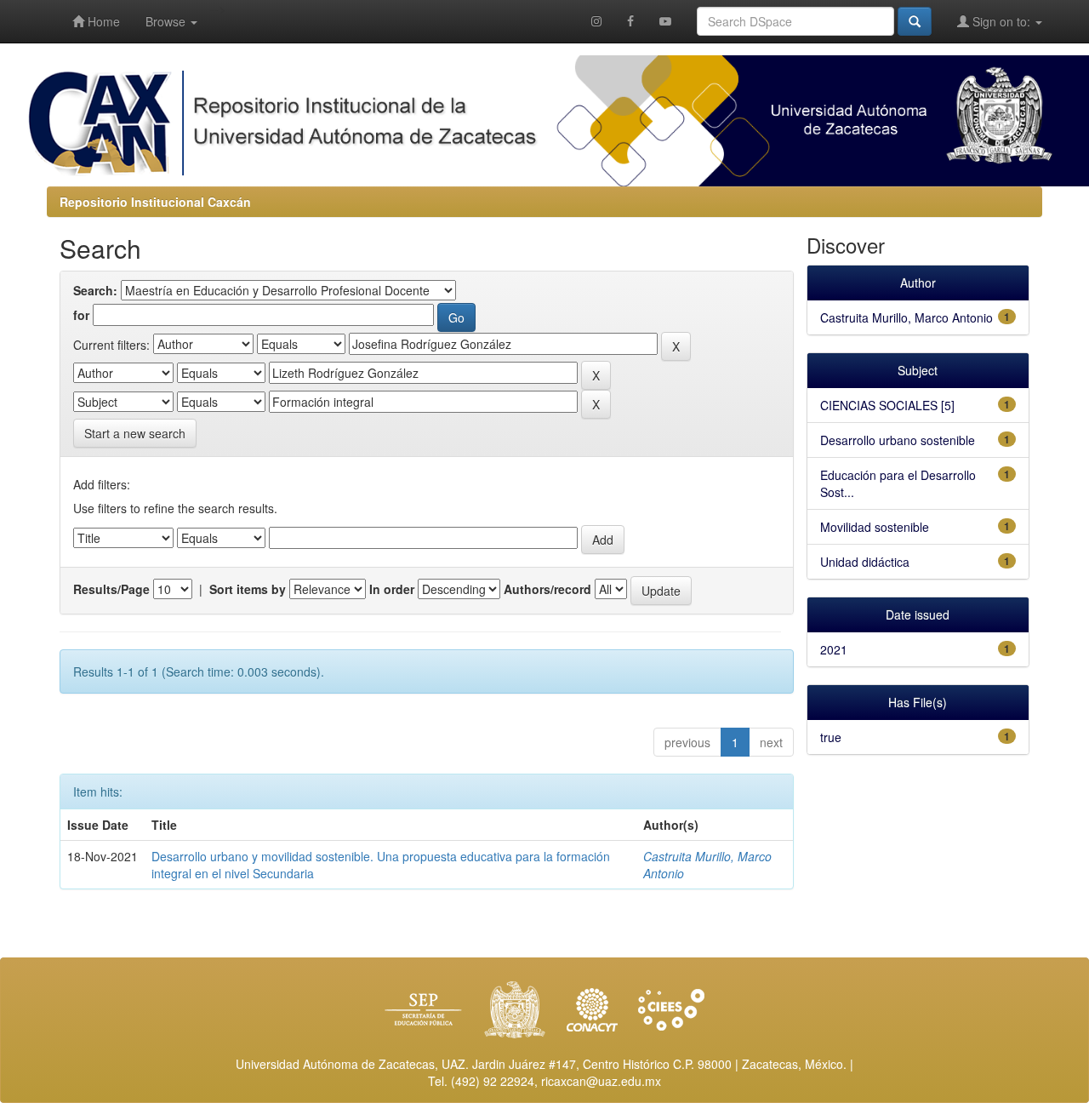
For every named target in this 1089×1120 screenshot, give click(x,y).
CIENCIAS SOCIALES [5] (887, 405)
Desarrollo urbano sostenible (897, 440)
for (81, 314)
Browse (167, 21)
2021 (833, 649)
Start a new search (134, 433)
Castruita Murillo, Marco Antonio (906, 317)
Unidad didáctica (864, 561)
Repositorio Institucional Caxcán (155, 201)
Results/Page (111, 588)
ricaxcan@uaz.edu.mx (601, 1080)
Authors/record (547, 588)
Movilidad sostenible (874, 526)
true (830, 737)
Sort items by (247, 588)
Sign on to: (1001, 21)
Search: (95, 290)
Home (102, 21)
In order (391, 588)
